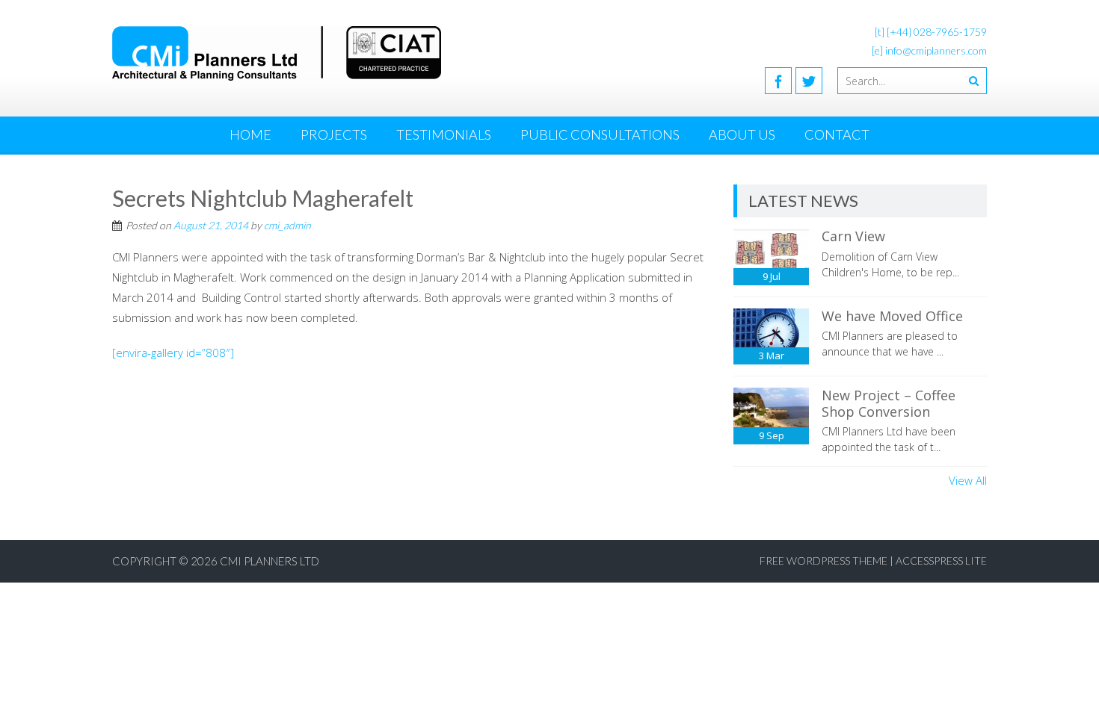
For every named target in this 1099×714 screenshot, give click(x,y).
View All (968, 480)
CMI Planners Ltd (269, 561)
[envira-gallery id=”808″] (173, 352)
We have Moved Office (892, 316)
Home (250, 134)
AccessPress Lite (941, 560)
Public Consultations (600, 134)
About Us (742, 134)
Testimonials (443, 134)
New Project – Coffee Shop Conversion (888, 403)
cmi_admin (287, 225)
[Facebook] (778, 80)
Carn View (853, 236)
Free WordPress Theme (823, 560)
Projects (334, 134)
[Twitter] (808, 80)
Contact (836, 134)
